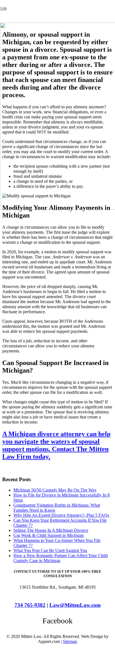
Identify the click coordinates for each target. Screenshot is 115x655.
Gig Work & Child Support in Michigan (48, 535)
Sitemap (70, 641)
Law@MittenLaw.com (75, 605)
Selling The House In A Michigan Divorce (50, 530)
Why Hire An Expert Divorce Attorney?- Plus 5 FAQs (61, 515)
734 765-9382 (30, 605)
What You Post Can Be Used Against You (50, 550)
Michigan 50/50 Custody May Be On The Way (55, 490)
